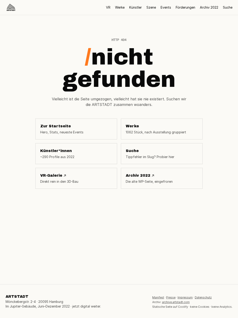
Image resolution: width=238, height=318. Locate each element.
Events (166, 7)
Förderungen (185, 7)
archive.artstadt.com (176, 302)
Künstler (135, 7)
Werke (120, 7)
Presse (170, 297)
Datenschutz (203, 297)
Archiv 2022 (209, 7)
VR (108, 7)
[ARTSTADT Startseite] (11, 7)
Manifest (158, 297)
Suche (227, 7)
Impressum (185, 297)
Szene (151, 7)
